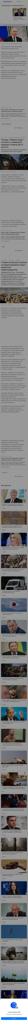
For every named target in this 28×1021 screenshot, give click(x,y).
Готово (14, 1018)
